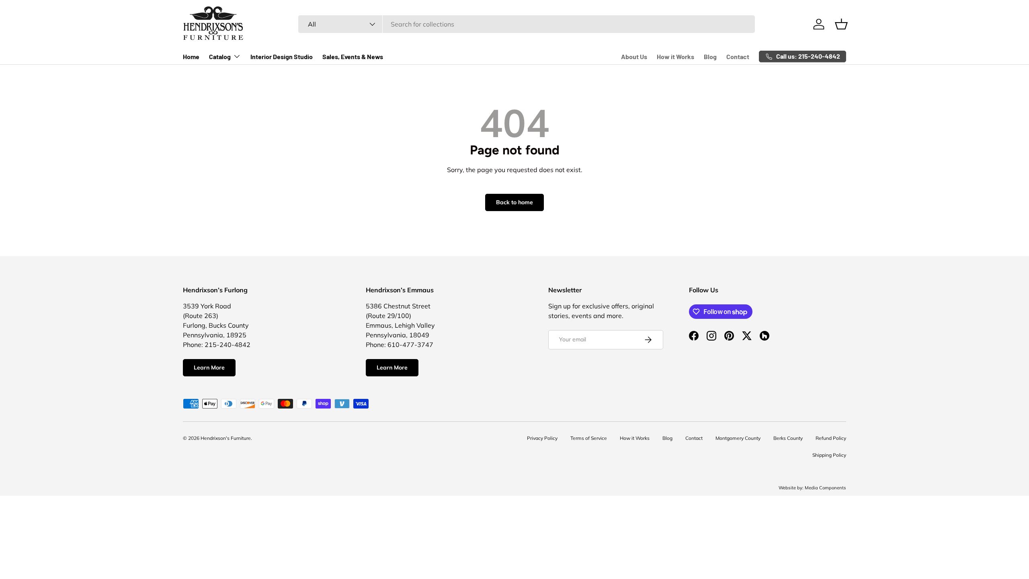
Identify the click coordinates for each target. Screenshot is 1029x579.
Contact (737, 56)
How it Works (675, 56)
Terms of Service (588, 438)
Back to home (514, 202)
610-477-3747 (410, 345)
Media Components (825, 488)
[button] (841, 24)
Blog (710, 56)
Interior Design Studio (281, 56)
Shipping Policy (829, 455)
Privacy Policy (542, 438)
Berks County (788, 438)
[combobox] (526, 24)
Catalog (220, 56)
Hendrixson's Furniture (226, 438)
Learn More (209, 367)
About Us (634, 56)
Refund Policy (831, 438)
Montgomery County (737, 438)
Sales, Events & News (352, 56)
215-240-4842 (227, 345)
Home (191, 56)
